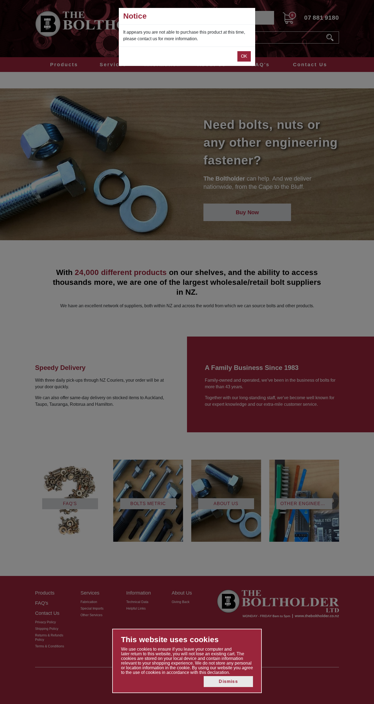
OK (244, 56)
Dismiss (228, 681)
